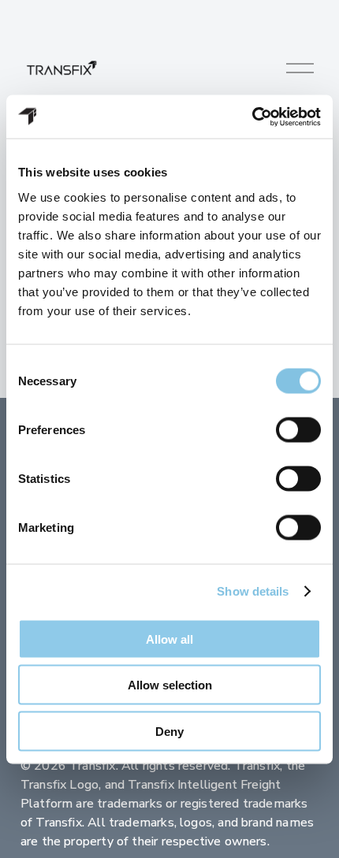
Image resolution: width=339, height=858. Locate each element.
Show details (253, 591)
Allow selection (170, 685)
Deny (169, 730)
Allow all (169, 638)
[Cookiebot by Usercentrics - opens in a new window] (252, 116)
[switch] (298, 429)
